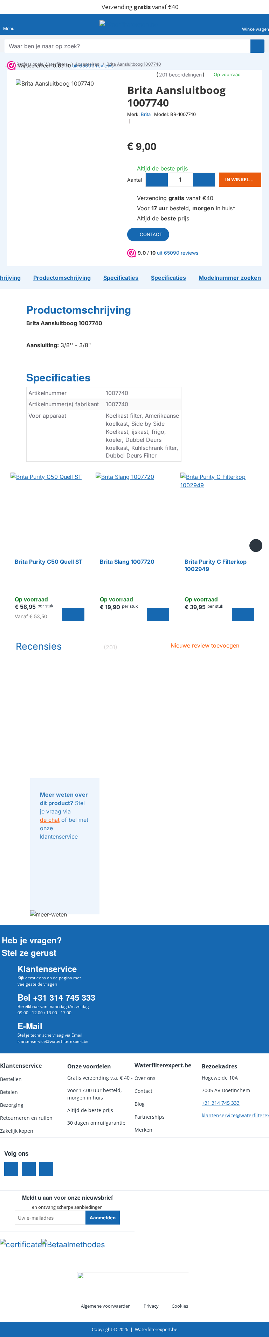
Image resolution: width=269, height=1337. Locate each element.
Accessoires (87, 64)
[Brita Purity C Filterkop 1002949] (219, 511)
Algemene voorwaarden (106, 1306)
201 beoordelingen (180, 75)
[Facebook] (11, 1169)
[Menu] (9, 24)
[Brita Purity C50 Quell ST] (50, 511)
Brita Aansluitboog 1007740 (133, 64)
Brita (146, 114)
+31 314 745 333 (221, 1102)
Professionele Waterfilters (42, 64)
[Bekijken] (257, 24)
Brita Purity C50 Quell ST (49, 561)
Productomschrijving (78, 310)
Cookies (180, 1306)
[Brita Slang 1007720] (135, 511)
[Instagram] (29, 1169)
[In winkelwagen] (73, 614)
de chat (50, 819)
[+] (204, 180)
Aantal (134, 180)
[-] (157, 180)
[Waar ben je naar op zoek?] (257, 46)
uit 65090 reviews (177, 253)
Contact (151, 234)
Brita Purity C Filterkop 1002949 (216, 565)
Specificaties (58, 378)
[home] (7, 64)
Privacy (151, 1306)
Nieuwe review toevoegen (205, 645)
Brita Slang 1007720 (127, 561)
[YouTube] (46, 1169)
